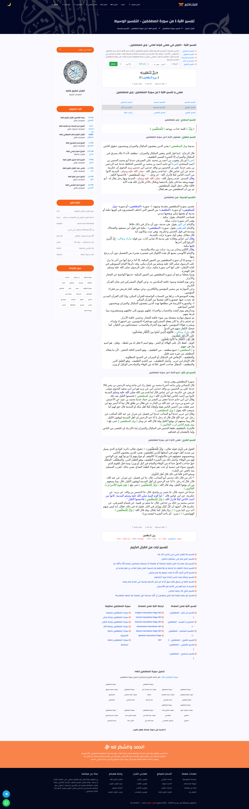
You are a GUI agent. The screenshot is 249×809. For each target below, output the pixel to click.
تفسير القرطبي (159, 112)
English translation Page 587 (148, 613)
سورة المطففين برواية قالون (115, 622)
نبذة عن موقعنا (190, 788)
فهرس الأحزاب (141, 788)
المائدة (89, 282)
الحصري (186, 720)
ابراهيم (72, 282)
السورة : (175, 63)
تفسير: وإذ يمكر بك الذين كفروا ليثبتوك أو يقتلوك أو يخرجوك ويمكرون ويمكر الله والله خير (153, 564)
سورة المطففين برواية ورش (115, 617)
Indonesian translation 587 (149, 626)
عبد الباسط (149, 699)
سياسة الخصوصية (189, 779)
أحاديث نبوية (167, 783)
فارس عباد (130, 720)
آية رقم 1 (148, 83)
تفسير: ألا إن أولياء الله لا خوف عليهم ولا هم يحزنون (171, 573)
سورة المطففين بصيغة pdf (116, 626)
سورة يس (68, 293)
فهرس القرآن (142, 779)
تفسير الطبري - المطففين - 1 (181, 640)
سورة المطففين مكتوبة (117, 613)
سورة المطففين (150, 77)
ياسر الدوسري (112, 720)
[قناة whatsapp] (6, 802)
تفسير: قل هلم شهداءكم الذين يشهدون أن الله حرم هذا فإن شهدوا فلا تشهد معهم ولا (154, 595)
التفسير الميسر (159, 102)
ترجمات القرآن (166, 788)
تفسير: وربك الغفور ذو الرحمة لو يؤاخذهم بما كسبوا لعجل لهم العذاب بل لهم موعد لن (155, 568)
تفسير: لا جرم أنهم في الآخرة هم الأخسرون (175, 586)
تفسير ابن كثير (188, 61)
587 (134, 538)
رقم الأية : (142, 63)
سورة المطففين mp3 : (169, 677)
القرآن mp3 (114, 4)
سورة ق (63, 299)
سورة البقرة (88, 277)
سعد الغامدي (167, 699)
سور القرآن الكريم (116, 783)
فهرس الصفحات (141, 792)
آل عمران (76, 277)
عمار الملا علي (149, 720)
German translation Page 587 (148, 622)
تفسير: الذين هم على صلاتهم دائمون (177, 559)
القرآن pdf (103, 4)
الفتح (82, 299)
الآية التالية (137, 84)
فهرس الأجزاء (142, 783)
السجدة (78, 293)
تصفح (113, 64)
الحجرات (73, 299)
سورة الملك (88, 310)
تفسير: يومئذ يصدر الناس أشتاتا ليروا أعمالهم (174, 577)
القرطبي (181, 227)
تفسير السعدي (188, 51)
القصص (61, 288)
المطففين (172, 538)
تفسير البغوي (188, 54)
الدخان (90, 299)
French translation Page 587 (148, 617)
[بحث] (60, 50)
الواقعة (72, 304)
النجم (90, 304)
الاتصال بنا (55, 4)
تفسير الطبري (189, 64)
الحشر (64, 304)
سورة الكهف (87, 288)
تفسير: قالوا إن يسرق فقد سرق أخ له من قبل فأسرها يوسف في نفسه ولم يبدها (158, 582)
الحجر (63, 282)
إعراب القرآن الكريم (115, 792)
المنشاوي (112, 699)
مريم (77, 288)
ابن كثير (182, 224)
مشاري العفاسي (167, 720)
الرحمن (82, 304)
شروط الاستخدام (190, 783)
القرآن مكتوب (135, 4)
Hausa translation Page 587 (148, 631)
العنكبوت (89, 293)
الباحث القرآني (92, 4)
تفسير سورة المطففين (171, 28)
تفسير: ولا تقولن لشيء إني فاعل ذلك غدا (175, 554)
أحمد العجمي (130, 699)
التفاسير (79, 4)
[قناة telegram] (6, 794)
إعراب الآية (128, 112)
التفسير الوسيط (188, 57)
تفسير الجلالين (190, 102)
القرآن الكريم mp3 (165, 792)
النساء (67, 277)
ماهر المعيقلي (186, 699)
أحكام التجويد (117, 788)
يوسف (81, 282)
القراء (123, 4)
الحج (70, 288)
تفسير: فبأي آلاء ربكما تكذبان (181, 591)
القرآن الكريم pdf (116, 779)
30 (148, 538)
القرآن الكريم (190, 28)
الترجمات (67, 4)
